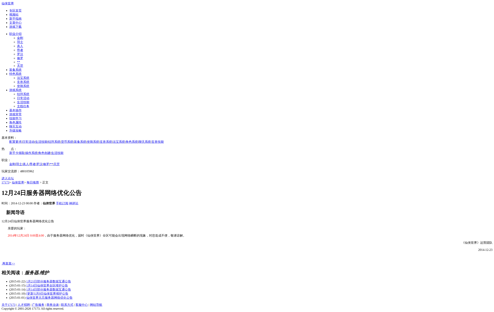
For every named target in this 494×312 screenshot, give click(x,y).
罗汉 (20, 54)
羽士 (20, 42)
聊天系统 (145, 141)
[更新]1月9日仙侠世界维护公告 (47, 293)
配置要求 (15, 141)
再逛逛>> (8, 263)
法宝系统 (23, 77)
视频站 (14, 14)
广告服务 (38, 304)
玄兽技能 (157, 141)
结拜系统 (23, 94)
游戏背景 (15, 114)
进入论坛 (8, 178)
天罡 (20, 65)
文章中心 (15, 22)
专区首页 (15, 10)
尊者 (20, 50)
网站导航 (96, 304)
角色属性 (15, 122)
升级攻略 (15, 130)
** (18, 62)
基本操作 (15, 110)
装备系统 (15, 69)
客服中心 (81, 304)
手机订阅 (62, 203)
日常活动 (23, 98)
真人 (20, 46)
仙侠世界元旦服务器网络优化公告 (49, 297)
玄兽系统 (23, 82)
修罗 (20, 58)
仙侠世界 (8, 3)
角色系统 (132, 141)
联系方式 (67, 304)
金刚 (20, 38)
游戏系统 (15, 90)
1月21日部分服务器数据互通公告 (48, 281)
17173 (5, 182)
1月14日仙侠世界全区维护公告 (47, 285)
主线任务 (23, 106)
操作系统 (31, 153)
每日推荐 (33, 182)
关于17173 (8, 304)
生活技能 (23, 102)
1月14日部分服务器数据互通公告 (48, 289)
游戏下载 (15, 26)
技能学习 (15, 118)
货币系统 (67, 141)
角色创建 (44, 153)
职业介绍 (15, 34)
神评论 (73, 203)
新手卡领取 (17, 153)
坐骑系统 (23, 86)
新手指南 (15, 18)
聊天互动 (15, 126)
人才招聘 (24, 304)
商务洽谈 (53, 304)
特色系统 (15, 73)
